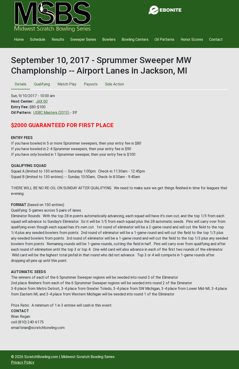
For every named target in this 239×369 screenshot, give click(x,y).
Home (19, 39)
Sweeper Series (83, 39)
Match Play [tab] (66, 84)
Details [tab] (20, 84)
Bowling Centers (135, 39)
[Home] (52, 16)
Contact (216, 39)
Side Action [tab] (114, 84)
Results (58, 39)
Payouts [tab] (91, 84)
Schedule (37, 39)
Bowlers (109, 39)
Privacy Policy (22, 362)
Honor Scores (192, 39)
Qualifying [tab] (42, 84)
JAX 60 (42, 101)
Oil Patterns (164, 39)
